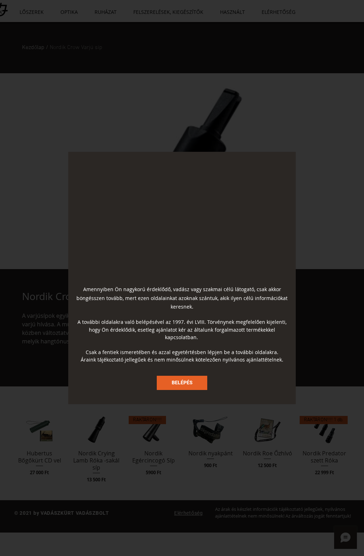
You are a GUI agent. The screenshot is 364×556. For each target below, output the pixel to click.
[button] (182, 383)
